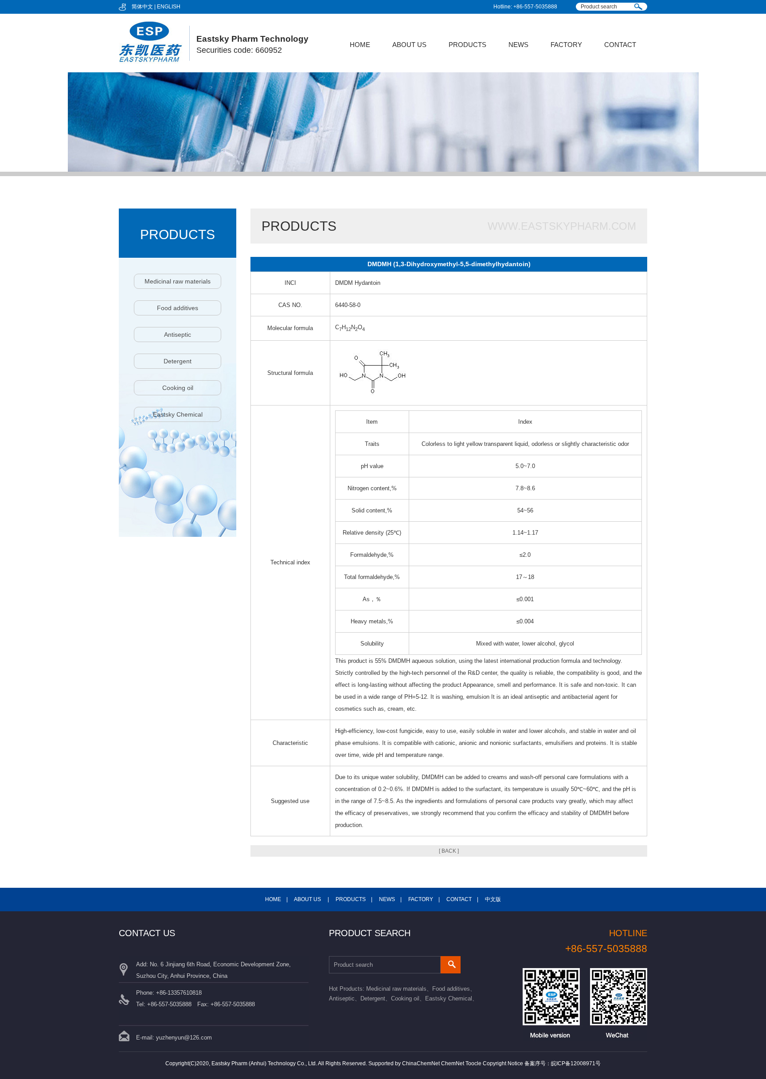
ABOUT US (409, 44)
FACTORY (566, 44)
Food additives (177, 307)
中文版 (493, 899)
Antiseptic (177, 334)
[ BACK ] (449, 851)
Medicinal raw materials (178, 281)
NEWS (518, 44)
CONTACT (620, 44)
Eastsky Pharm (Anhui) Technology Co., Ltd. (264, 1063)
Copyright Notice (503, 1063)
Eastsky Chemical (178, 414)
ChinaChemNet (421, 1063)
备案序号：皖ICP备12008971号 (562, 1063)
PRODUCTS (467, 44)
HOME (360, 44)
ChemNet (452, 1063)
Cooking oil (177, 387)
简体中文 (142, 7)
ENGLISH (168, 7)
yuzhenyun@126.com (184, 1037)
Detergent (178, 361)
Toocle (473, 1063)
